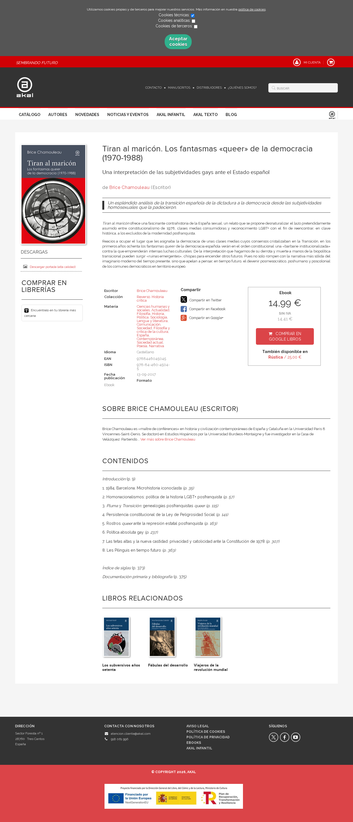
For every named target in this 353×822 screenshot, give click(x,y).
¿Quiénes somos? (242, 87)
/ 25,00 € (284, 357)
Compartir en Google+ (205, 318)
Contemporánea (150, 339)
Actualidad (160, 310)
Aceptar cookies (178, 41)
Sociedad (144, 328)
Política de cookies (205, 732)
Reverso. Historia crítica (150, 298)
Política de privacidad (208, 737)
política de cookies (252, 9)
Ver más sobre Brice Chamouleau (167, 439)
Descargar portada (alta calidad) (53, 267)
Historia (158, 314)
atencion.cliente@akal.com (131, 734)
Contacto (153, 87)
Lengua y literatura (152, 321)
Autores (57, 114)
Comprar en (285, 336)
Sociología (158, 317)
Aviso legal (197, 726)
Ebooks (193, 743)
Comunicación (149, 324)
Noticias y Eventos (128, 114)
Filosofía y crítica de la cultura (153, 330)
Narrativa (156, 346)
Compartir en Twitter (205, 300)
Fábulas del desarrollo (168, 665)
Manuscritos (179, 87)
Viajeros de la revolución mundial (211, 667)
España (143, 335)
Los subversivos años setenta (121, 667)
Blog (231, 114)
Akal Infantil (171, 114)
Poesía (142, 346)
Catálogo (29, 114)
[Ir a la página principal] (24, 86)
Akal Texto (205, 114)
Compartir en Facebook (207, 309)
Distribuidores (209, 87)
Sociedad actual (150, 342)
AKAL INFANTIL (199, 748)
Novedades (87, 114)
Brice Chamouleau (129, 187)
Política (143, 317)
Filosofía (143, 314)
